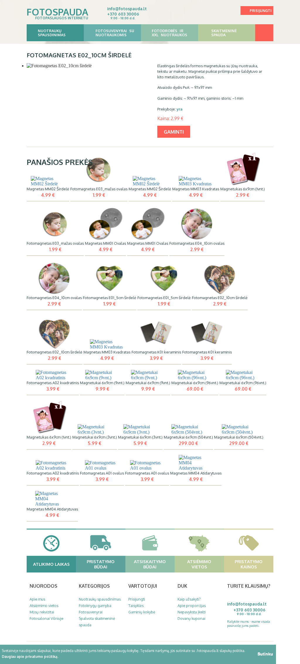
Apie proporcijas (192, 605)
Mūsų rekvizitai (42, 612)
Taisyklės (136, 605)
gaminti (174, 132)
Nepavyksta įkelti (192, 612)
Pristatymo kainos (248, 564)
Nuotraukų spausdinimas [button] (52, 32)
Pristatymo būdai (101, 564)
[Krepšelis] (264, 32)
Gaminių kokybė (141, 612)
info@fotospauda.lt (127, 8)
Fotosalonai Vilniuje (46, 618)
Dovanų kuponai (191, 618)
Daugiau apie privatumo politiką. (30, 656)
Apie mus (37, 599)
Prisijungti (261, 10)
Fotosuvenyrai (91, 612)
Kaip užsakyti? (189, 599)
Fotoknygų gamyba (95, 605)
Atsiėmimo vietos (199, 564)
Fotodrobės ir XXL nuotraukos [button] (169, 32)
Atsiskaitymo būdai (150, 564)
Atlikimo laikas (51, 564)
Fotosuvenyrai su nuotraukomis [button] (115, 32)
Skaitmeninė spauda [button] (224, 32)
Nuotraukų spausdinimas (100, 599)
